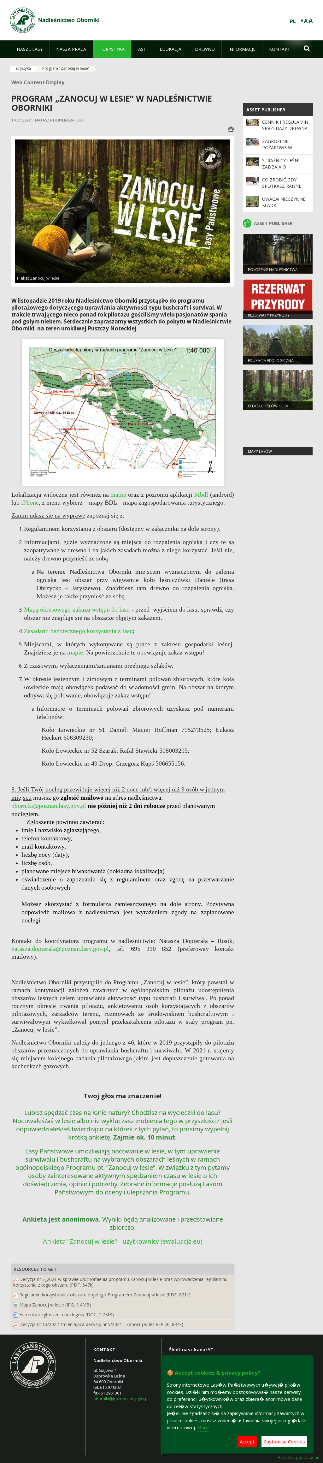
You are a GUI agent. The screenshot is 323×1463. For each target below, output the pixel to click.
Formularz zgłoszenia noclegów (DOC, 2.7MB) (66, 1315)
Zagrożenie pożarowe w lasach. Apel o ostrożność (279, 150)
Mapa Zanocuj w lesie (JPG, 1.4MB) (55, 1305)
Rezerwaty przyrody (269, 315)
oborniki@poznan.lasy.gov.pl (121, 1398)
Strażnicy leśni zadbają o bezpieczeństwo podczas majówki (283, 170)
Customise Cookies (284, 1441)
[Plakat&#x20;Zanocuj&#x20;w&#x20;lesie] (122, 210)
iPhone (30, 502)
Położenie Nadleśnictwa (273, 269)
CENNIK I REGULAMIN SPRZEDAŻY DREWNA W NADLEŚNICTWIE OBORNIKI (285, 131)
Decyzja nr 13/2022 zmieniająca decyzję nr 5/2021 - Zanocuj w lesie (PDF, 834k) (101, 1324)
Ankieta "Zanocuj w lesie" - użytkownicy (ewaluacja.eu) (123, 1241)
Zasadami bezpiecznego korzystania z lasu (78, 630)
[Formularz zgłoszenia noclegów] (15, 1315)
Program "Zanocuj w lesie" (66, 68)
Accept (247, 1441)
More (203, 1427)
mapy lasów (260, 451)
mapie (119, 494)
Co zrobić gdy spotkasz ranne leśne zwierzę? (281, 186)
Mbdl (201, 494)
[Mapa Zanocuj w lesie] (15, 1305)
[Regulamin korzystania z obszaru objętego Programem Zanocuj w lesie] (15, 1295)
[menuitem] (29, 49)
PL (293, 21)
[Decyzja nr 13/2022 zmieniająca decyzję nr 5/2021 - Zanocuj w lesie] (15, 1324)
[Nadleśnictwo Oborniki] (22, 20)
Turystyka (22, 68)
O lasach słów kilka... (269, 406)
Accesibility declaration (298, 1457)
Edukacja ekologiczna (271, 360)
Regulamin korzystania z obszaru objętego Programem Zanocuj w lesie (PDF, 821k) (105, 1295)
